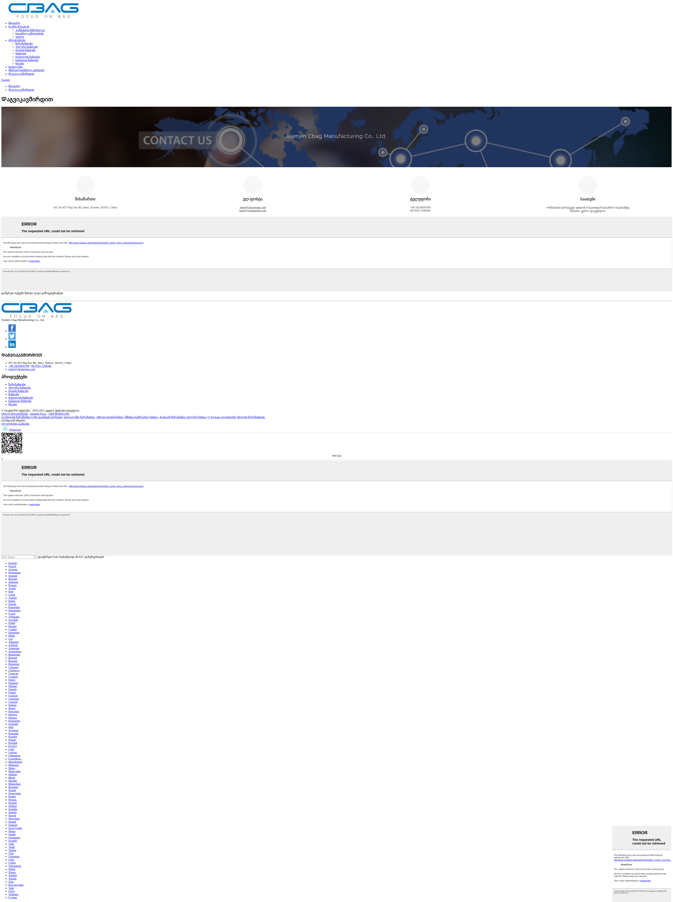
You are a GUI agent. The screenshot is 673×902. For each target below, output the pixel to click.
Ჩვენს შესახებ (18, 26)
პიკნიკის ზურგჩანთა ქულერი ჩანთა (182, 417)
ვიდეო (19, 36)
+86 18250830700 (18, 366)
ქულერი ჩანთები (26, 46)
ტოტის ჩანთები (25, 50)
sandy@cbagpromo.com (252, 210)
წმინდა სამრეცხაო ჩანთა (141, 417)
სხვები (19, 63)
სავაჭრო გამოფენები (29, 33)
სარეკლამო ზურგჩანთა (79, 417)
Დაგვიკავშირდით (21, 73)
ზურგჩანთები (24, 43)
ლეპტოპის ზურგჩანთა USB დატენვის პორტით (31, 417)
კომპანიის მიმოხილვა (30, 30)
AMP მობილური (59, 413)
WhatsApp (15, 429)
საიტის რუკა (38, 413)
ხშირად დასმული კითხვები (26, 70)
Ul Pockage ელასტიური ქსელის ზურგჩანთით (236, 417)
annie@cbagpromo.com (253, 207)
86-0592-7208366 (41, 366)
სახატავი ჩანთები (26, 60)
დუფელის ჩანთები (27, 56)
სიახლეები (15, 66)
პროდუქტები (16, 40)
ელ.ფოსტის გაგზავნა (15, 423)
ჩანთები (20, 53)
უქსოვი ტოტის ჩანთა (109, 417)
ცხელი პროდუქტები (14, 413)
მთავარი (14, 23)
